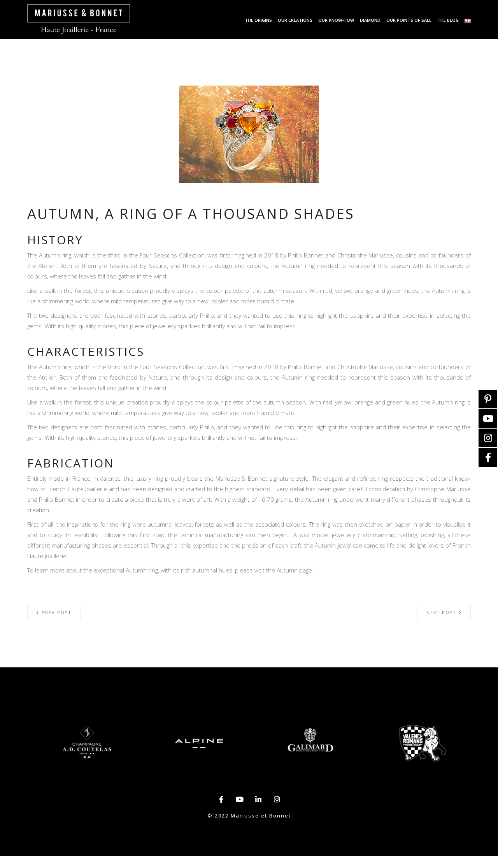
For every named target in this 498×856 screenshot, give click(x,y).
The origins (258, 20)
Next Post (442, 612)
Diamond (370, 20)
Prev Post (56, 612)
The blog (448, 20)
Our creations (295, 20)
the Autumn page (289, 570)
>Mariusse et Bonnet (78, 19)
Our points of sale (408, 20)
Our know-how (336, 20)
